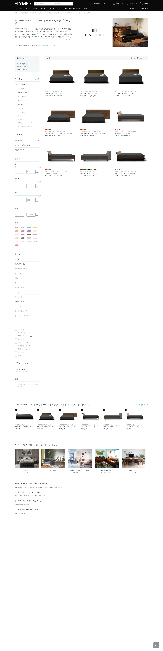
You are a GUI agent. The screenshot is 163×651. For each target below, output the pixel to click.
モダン (16, 496)
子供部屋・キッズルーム (26, 346)
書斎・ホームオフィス (25, 349)
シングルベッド (19, 487)
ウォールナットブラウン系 (22, 504)
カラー (27, 8)
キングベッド (58, 487)
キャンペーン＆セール (72, 8)
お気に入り (133, 3)
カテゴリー (18, 8)
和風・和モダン (43, 496)
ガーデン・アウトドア (25, 352)
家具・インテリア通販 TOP (22, 13)
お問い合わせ (46, 45)
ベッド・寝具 (48, 13)
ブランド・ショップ (55, 8)
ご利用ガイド (143, 8)
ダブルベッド (39, 487)
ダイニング (22, 333)
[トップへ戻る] (156, 645)
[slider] (15, 167)
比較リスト (120, 3)
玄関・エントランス (25, 342)
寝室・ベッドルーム (25, 336)
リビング (21, 330)
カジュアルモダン (24, 496)
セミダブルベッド (58, 13)
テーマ (35, 8)
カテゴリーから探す (37, 13)
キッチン (21, 339)
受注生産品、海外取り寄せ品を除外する (28, 385)
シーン (42, 8)
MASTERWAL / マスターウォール (33, 20)
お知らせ (133, 8)
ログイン (106, 3)
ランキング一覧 (142, 405)
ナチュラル (34, 496)
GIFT (85, 8)
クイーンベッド (49, 487)
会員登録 (97, 3)
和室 (19, 355)
